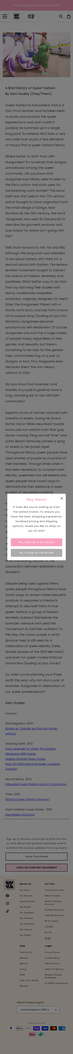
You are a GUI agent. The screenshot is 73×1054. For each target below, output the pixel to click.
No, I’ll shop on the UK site (36, 552)
